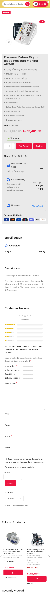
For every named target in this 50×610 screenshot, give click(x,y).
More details (37, 206)
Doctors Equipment (11, 558)
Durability (9, 374)
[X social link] (15, 156)
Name (8, 436)
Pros (7, 414)
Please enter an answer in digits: (20, 467)
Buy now (39, 146)
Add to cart (24, 146)
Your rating (11, 366)
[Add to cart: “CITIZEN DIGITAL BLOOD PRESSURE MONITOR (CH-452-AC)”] (13, 572)
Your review (11, 383)
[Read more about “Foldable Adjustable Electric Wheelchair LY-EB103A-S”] (37, 579)
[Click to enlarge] (8, 42)
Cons (7, 425)
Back (7, 12)
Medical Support (34, 564)
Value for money (13, 370)
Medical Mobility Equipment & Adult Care (34, 558)
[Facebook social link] (12, 156)
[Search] (27, 4)
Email (8, 447)
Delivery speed (12, 378)
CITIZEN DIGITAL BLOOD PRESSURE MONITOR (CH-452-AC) (13, 551)
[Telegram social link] (25, 156)
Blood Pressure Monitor (12, 556)
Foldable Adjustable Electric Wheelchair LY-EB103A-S (37, 551)
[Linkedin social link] (22, 156)
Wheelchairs (33, 562)
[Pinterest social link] (19, 156)
